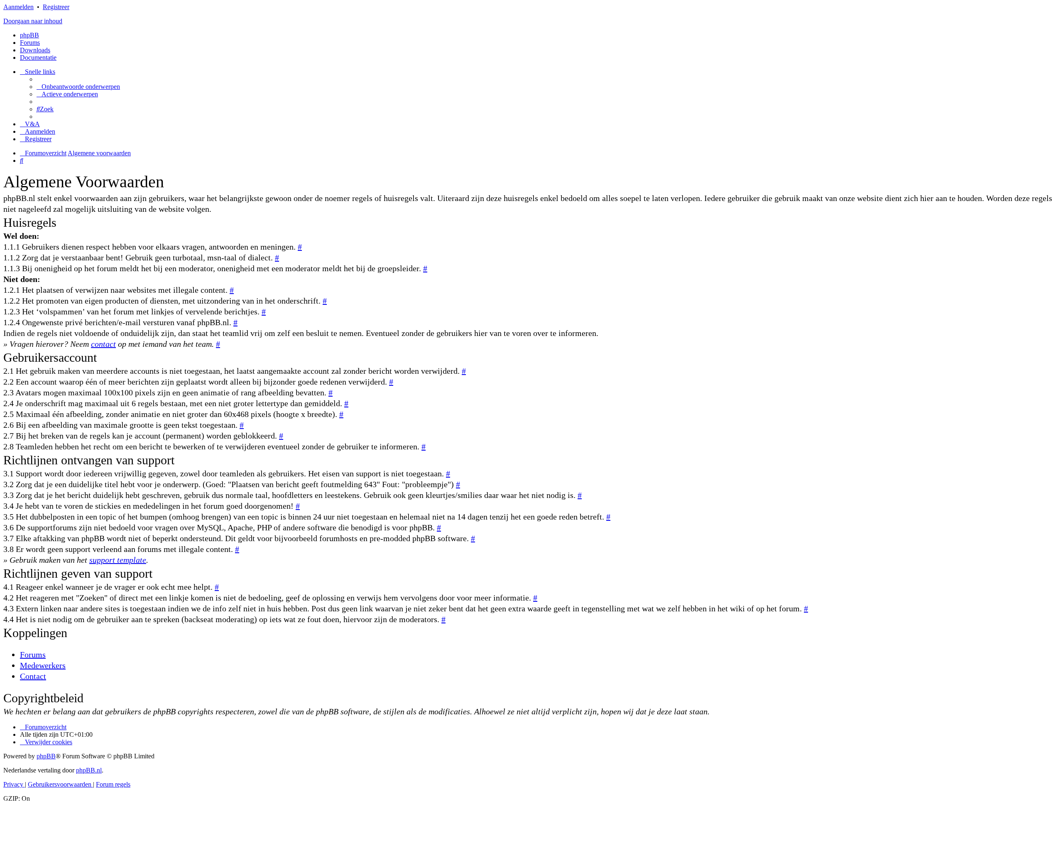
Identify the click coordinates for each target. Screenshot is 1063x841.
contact (103, 343)
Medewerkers (43, 665)
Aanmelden (18, 6)
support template (117, 559)
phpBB (29, 35)
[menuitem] (78, 86)
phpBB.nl (89, 770)
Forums (33, 654)
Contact (33, 676)
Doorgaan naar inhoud (32, 21)
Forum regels (113, 784)
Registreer (56, 6)
